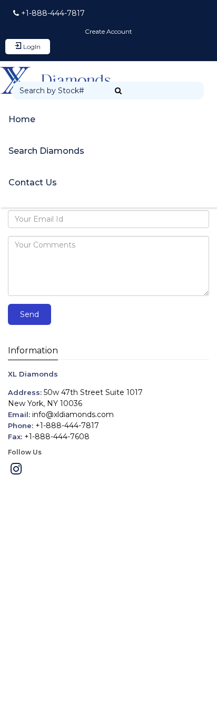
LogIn (31, 47)
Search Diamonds (46, 151)
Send (29, 314)
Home (21, 119)
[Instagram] (16, 470)
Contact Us (32, 182)
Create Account (108, 31)
